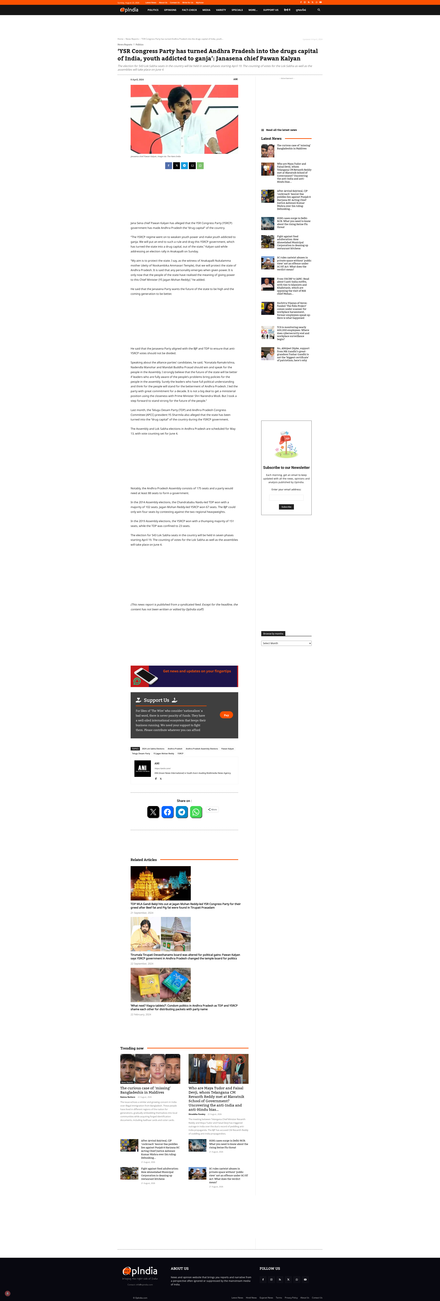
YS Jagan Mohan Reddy (163, 753)
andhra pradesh (175, 748)
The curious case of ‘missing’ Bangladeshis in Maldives (145, 1090)
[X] (313, 2)
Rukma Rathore (127, 1097)
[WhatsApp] (316, 2)
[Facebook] (301, 2)
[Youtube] (320, 2)
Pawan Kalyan (227, 748)
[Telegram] (184, 165)
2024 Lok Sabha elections (153, 748)
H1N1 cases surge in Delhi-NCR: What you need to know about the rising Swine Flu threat (228, 1144)
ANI (235, 79)
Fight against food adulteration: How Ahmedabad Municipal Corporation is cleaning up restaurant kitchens (160, 1174)
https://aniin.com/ (162, 768)
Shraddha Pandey (197, 1114)
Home (120, 38)
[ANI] (142, 770)
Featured (193, 1082)
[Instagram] (305, 2)
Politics (139, 44)
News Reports (132, 38)
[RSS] (309, 2)
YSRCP (180, 753)
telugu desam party (141, 753)
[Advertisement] (184, 576)
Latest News (271, 138)
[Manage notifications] (7, 1293)
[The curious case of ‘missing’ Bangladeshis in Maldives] (150, 1069)
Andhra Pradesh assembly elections (202, 748)
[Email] (192, 165)
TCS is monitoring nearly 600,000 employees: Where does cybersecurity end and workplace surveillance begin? (293, 333)
